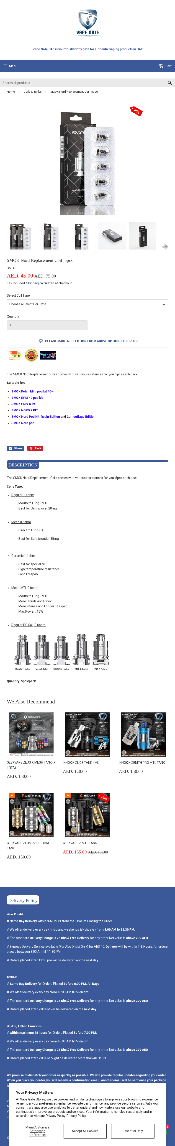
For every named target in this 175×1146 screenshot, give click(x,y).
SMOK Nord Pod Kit (25, 416)
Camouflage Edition (81, 416)
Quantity (13, 316)
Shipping (32, 283)
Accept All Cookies (85, 1131)
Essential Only (133, 1131)
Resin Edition (50, 416)
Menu (13, 66)
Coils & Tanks (32, 91)
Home (11, 91)
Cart (168, 66)
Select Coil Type (18, 295)
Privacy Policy (76, 1116)
